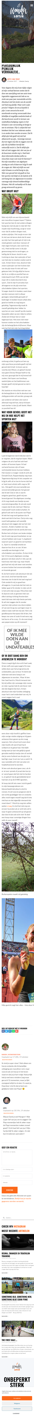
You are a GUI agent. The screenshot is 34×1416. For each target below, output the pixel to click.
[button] (32, 5)
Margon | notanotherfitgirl (11, 1054)
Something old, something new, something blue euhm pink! (17, 1298)
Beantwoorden (7, 1059)
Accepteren (17, 1398)
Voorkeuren (17, 1408)
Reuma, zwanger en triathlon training (16, 1255)
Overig (27, 81)
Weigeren (17, 1403)
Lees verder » (5, 1273)
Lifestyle (21, 81)
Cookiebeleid (16, 1413)
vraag (9, 806)
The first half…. (9, 1340)
